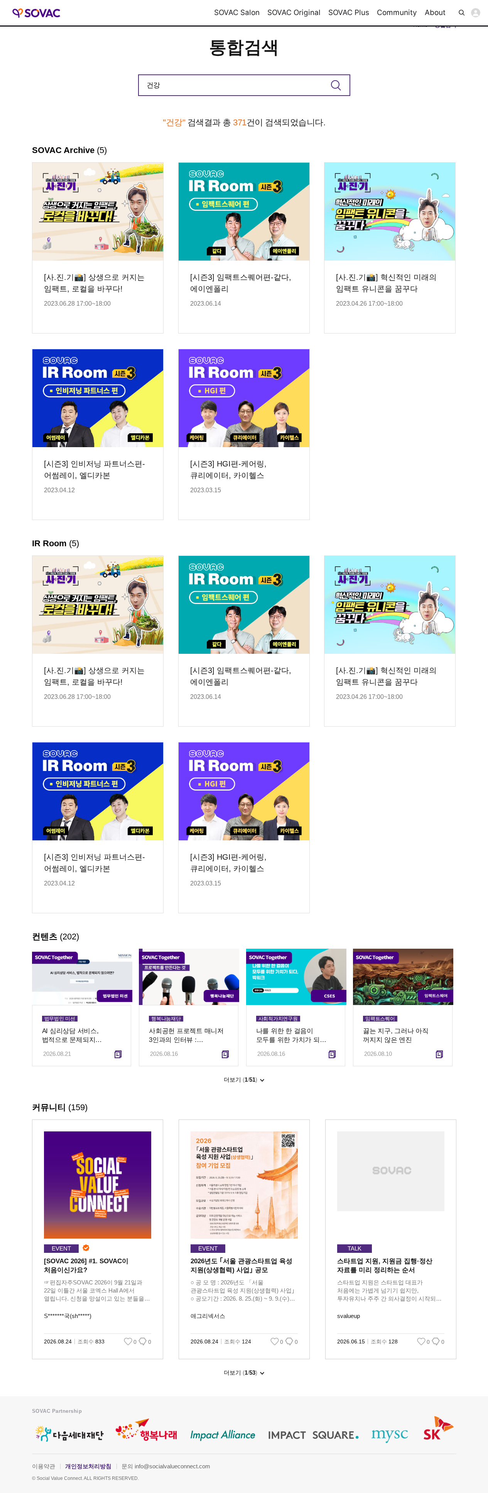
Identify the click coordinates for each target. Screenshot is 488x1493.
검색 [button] (462, 13)
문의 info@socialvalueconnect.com (166, 1466)
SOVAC (36, 13)
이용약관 (43, 1466)
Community (397, 12)
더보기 (240, 1079)
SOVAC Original (294, 12)
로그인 (475, 12)
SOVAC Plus (348, 12)
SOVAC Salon (237, 12)
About (435, 12)
